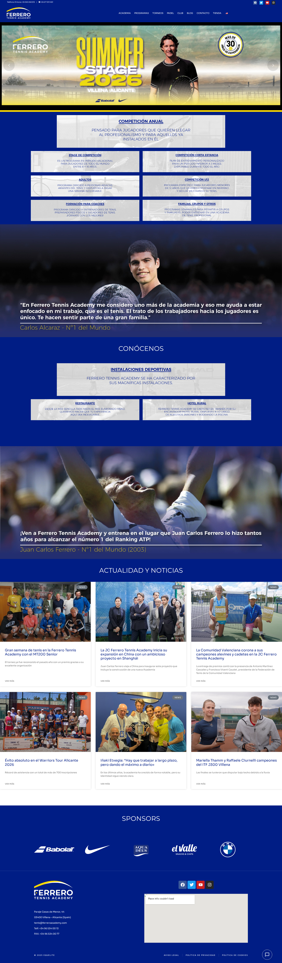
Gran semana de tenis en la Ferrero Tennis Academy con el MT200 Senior (40, 652)
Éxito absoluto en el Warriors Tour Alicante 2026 (41, 762)
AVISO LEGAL (171, 955)
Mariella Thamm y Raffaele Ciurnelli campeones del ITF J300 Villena (236, 762)
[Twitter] (261, 2)
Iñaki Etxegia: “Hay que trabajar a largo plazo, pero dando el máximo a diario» (139, 762)
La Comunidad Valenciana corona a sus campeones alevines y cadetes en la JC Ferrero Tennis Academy (236, 654)
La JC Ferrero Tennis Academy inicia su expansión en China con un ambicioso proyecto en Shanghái (134, 654)
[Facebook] (255, 2)
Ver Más (9, 681)
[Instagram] (273, 2)
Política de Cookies (235, 955)
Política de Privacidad (200, 955)
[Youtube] (267, 2)
